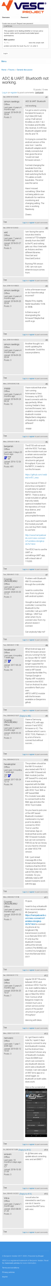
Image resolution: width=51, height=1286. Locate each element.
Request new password (25, 23)
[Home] (24, 7)
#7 (46, 575)
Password (25, 17)
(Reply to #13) (24, 1150)
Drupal (40, 1256)
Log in (5, 92)
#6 (46, 442)
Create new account (9, 23)
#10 (46, 760)
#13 (46, 1034)
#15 (46, 1194)
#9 (46, 716)
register (13, 92)
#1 (46, 97)
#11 (46, 897)
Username (6, 17)
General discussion (24, 69)
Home (3, 69)
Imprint (5, 1276)
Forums (11, 69)
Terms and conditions (10, 1267)
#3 (46, 286)
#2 (46, 228)
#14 (46, 1150)
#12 (46, 975)
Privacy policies (8, 1272)
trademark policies (12, 1263)
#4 (46, 340)
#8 (46, 645)
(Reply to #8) (25, 716)
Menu (4, 61)
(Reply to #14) (25, 1194)
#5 (46, 384)
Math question (10, 39)
